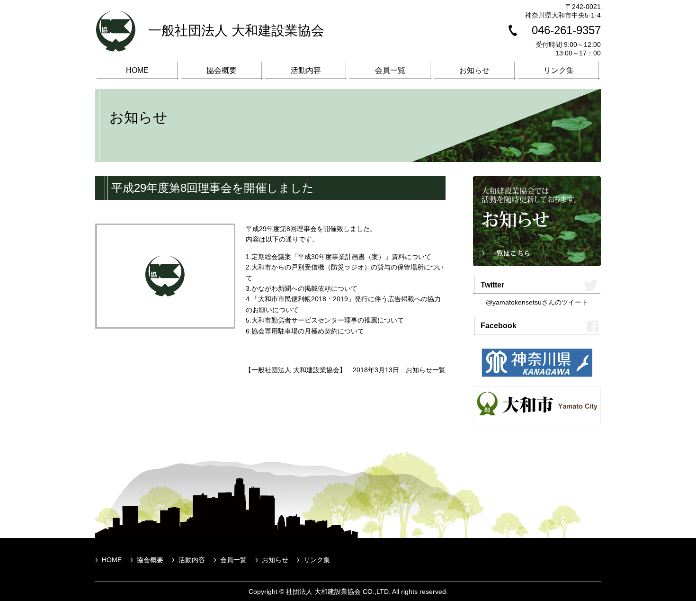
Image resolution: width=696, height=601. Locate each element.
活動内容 (306, 70)
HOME (137, 70)
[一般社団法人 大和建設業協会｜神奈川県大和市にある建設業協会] (116, 49)
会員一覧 (390, 70)
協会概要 (221, 70)
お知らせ (474, 70)
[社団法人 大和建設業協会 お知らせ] (537, 264)
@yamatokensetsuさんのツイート (537, 302)
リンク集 (559, 70)
